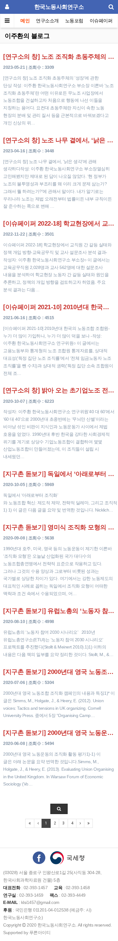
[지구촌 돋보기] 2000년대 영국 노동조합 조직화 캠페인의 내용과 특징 (59, 671)
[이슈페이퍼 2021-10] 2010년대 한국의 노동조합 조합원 (59, 307)
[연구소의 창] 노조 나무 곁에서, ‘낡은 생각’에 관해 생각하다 (59, 140)
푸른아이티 (40, 932)
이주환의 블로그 (27, 35)
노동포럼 (74, 20)
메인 (25, 20)
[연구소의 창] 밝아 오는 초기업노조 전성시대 (59, 390)
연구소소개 (47, 20)
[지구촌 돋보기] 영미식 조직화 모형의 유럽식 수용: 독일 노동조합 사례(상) (59, 527)
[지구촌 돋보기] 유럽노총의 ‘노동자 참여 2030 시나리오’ (59, 610)
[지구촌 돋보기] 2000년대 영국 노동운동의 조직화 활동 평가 (59, 732)
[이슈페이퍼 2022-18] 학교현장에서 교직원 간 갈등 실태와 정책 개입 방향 (59, 223)
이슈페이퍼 (101, 20)
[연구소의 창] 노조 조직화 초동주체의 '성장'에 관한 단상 (59, 56)
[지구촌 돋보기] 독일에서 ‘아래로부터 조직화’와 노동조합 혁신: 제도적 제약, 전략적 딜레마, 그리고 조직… (59, 473)
